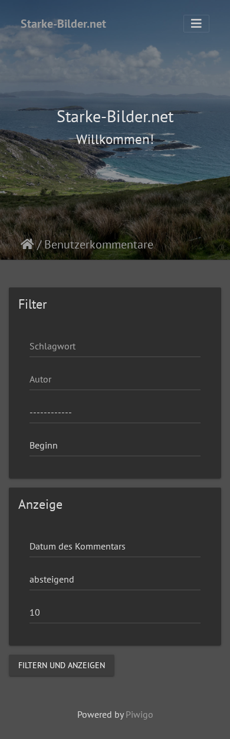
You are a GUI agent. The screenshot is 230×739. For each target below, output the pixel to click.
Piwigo (139, 714)
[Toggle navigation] (196, 23)
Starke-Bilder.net (63, 23)
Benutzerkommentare (98, 244)
